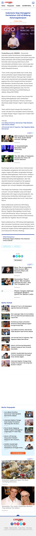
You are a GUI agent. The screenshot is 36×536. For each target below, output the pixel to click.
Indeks (18, 6)
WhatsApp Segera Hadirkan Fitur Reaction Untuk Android (16, 239)
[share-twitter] (16, 256)
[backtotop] (18, 516)
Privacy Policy (21, 528)
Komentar (19, 260)
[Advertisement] (18, 387)
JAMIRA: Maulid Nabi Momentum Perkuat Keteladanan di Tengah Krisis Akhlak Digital (13, 446)
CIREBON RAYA (7, 246)
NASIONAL (17, 246)
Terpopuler (10, 6)
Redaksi (6, 528)
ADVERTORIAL (26, 6)
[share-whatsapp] (19, 256)
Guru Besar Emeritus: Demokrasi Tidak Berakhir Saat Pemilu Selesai (12, 413)
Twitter (22, 526)
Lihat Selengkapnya (18, 453)
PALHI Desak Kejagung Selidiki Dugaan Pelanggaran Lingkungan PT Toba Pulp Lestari (13, 429)
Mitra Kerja (29, 528)
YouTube (25, 526)
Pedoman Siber (13, 528)
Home (3, 6)
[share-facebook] (14, 256)
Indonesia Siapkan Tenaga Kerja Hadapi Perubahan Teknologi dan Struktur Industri (12, 422)
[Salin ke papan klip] (22, 256)
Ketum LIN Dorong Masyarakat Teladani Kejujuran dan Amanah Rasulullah (11, 438)
